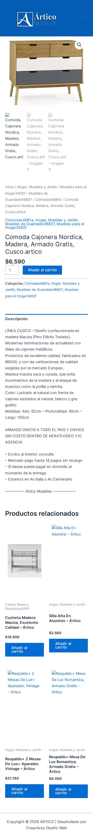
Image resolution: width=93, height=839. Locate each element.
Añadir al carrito (42, 270)
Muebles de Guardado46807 (30, 224)
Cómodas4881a (48, 199)
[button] (79, 44)
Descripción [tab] (16, 319)
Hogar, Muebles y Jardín (37, 187)
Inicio (9, 187)
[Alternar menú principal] (83, 18)
